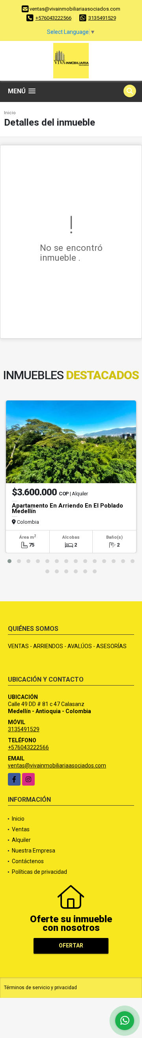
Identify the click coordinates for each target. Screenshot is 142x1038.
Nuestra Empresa (33, 850)
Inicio (10, 112)
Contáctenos (28, 861)
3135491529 (102, 18)
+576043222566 (53, 18)
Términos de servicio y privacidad (40, 987)
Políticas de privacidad (39, 872)
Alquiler (21, 840)
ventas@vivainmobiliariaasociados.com (57, 765)
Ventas (21, 829)
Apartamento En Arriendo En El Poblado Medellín (67, 508)
